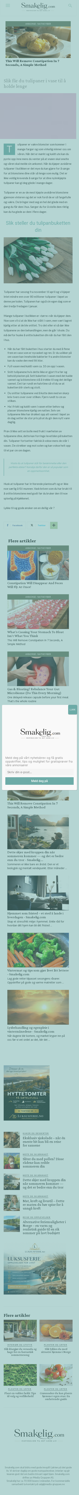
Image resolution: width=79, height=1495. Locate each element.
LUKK (73, 709)
